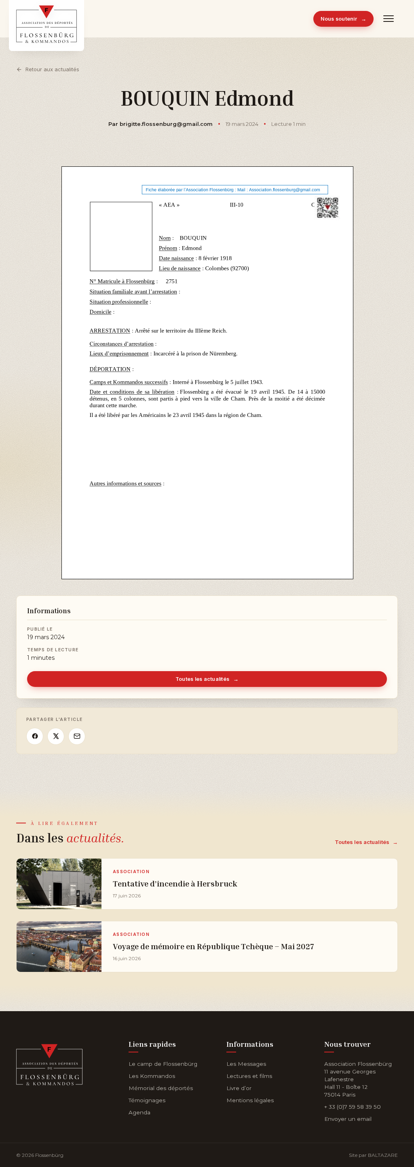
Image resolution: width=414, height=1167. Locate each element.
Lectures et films (249, 1076)
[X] (55, 736)
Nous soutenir (344, 19)
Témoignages (147, 1100)
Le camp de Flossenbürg (163, 1064)
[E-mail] (76, 736)
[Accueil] (49, 1063)
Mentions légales (250, 1100)
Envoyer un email (348, 1119)
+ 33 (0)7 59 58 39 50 (352, 1106)
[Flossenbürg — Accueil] (46, 18)
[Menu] (389, 19)
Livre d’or (238, 1088)
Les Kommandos (152, 1076)
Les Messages (246, 1064)
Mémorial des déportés (161, 1088)
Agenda (139, 1112)
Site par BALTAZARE (373, 1155)
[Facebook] (34, 736)
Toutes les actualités (207, 679)
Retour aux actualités (52, 69)
